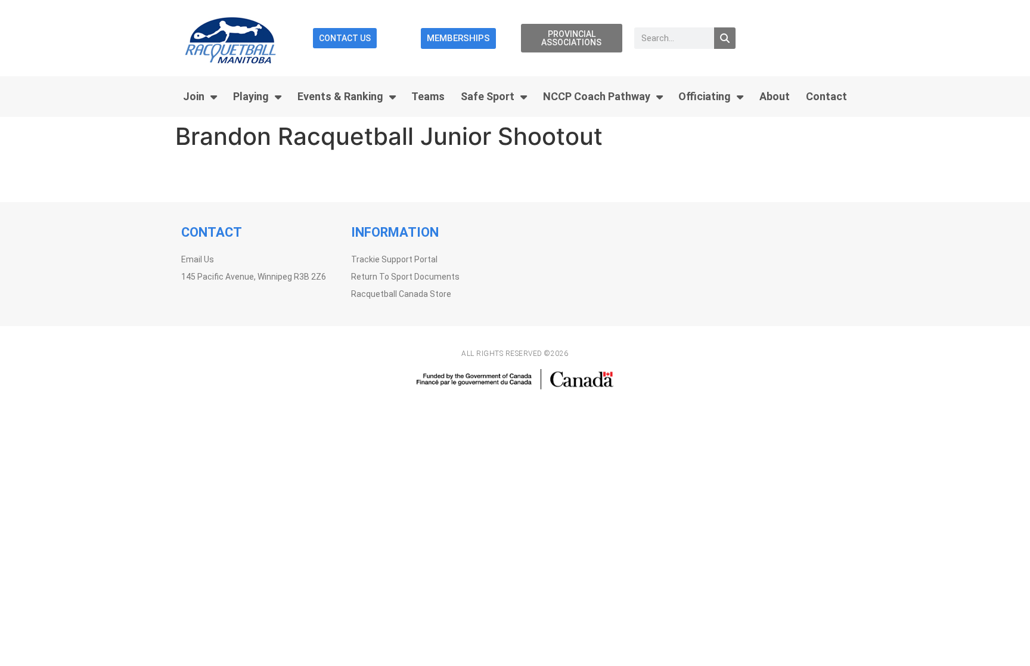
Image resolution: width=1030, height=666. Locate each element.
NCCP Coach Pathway (596, 96)
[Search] (725, 38)
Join (193, 96)
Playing (251, 96)
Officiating (704, 96)
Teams (428, 96)
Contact (826, 96)
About (774, 96)
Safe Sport (487, 96)
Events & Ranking (340, 96)
